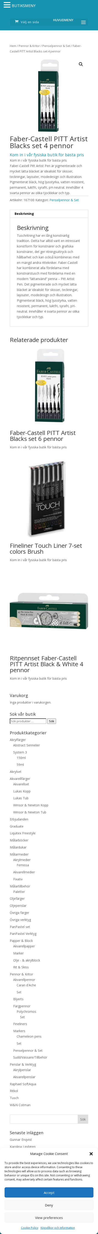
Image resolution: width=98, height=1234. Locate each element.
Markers (19, 1031)
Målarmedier (19, 854)
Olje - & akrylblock (26, 960)
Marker (18, 953)
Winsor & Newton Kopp (30, 805)
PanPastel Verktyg (23, 933)
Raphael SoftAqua (23, 1084)
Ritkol (14, 1091)
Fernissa (23, 865)
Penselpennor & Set (56, 46)
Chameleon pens (29, 1036)
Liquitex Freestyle (23, 833)
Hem (13, 46)
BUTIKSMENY (24, 5)
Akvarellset (21, 784)
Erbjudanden (19, 819)
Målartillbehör (20, 886)
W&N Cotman (20, 1105)
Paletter (19, 892)
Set (19, 992)
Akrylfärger (18, 740)
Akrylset (15, 771)
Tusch (14, 1098)
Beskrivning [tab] (24, 213)
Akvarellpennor (24, 979)
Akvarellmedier (24, 872)
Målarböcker (19, 840)
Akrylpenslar (22, 1070)
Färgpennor (21, 1006)
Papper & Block (21, 940)
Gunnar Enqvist (21, 1139)
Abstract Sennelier (26, 745)
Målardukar (18, 847)
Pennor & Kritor (29, 46)
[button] (91, 1154)
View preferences (49, 1217)
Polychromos (26, 1011)
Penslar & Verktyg (23, 1064)
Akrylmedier (22, 860)
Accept (49, 1192)
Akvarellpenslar (24, 1077)
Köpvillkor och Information (58, 1228)
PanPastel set (20, 927)
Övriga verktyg (20, 920)
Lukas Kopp (22, 791)
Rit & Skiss (21, 967)
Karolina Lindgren (23, 1146)
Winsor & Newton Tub (29, 812)
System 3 (20, 752)
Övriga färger (19, 912)
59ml (20, 764)
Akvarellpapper (24, 946)
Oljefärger (17, 898)
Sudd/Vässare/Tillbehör (30, 1057)
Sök (51, 721)
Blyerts (18, 999)
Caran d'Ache (26, 985)
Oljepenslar (18, 905)
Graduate (16, 826)
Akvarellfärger (20, 778)
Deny (49, 1205)
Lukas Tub (20, 798)
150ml (21, 758)
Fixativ (18, 879)
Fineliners (20, 1024)
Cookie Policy (29, 1228)
